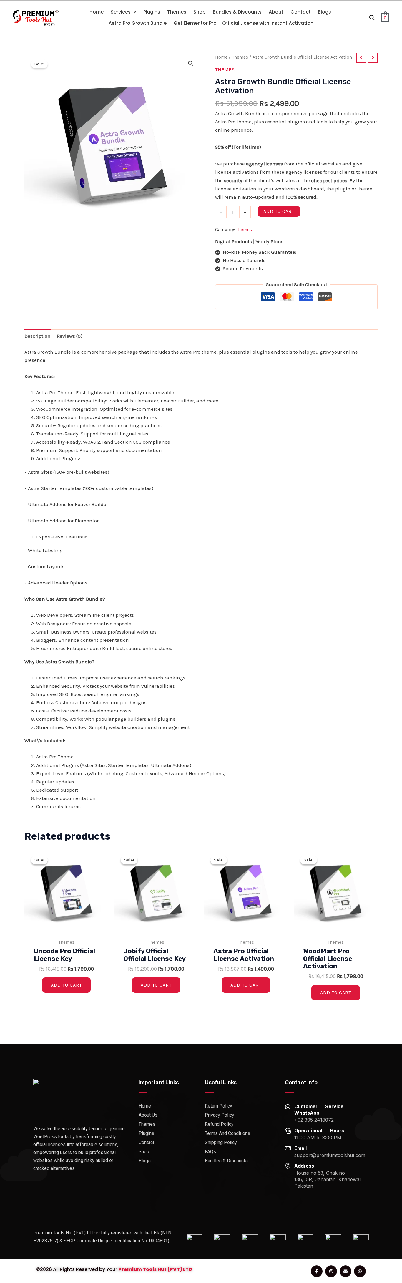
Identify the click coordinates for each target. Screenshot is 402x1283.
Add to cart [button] (66, 985)
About (276, 12)
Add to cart (278, 211)
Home (96, 12)
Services (121, 12)
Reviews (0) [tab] (69, 336)
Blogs (324, 12)
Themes (176, 12)
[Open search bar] (372, 17)
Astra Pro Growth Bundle (138, 23)
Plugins (151, 12)
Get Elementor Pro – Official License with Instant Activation (243, 23)
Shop (199, 12)
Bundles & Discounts (237, 12)
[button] (123, 12)
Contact (300, 12)
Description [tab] (37, 336)
